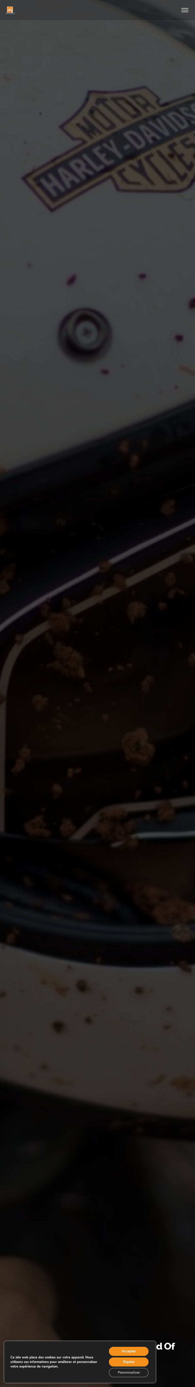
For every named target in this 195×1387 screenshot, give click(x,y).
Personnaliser (129, 1372)
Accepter (129, 1351)
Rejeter (129, 1361)
